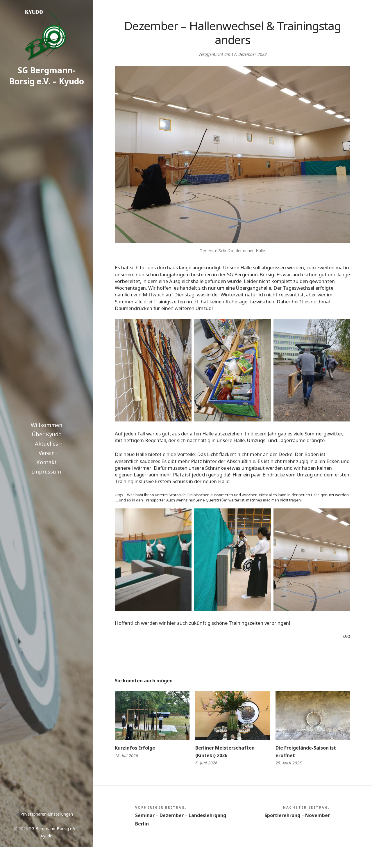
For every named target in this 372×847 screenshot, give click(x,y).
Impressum (46, 471)
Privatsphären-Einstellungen (46, 814)
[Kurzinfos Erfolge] (152, 715)
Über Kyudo (47, 434)
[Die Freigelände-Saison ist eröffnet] (313, 715)
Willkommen (46, 424)
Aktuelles (46, 443)
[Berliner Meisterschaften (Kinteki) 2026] (232, 715)
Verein (47, 452)
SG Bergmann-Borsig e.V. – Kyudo (46, 76)
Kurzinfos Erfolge (135, 748)
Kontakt (46, 462)
